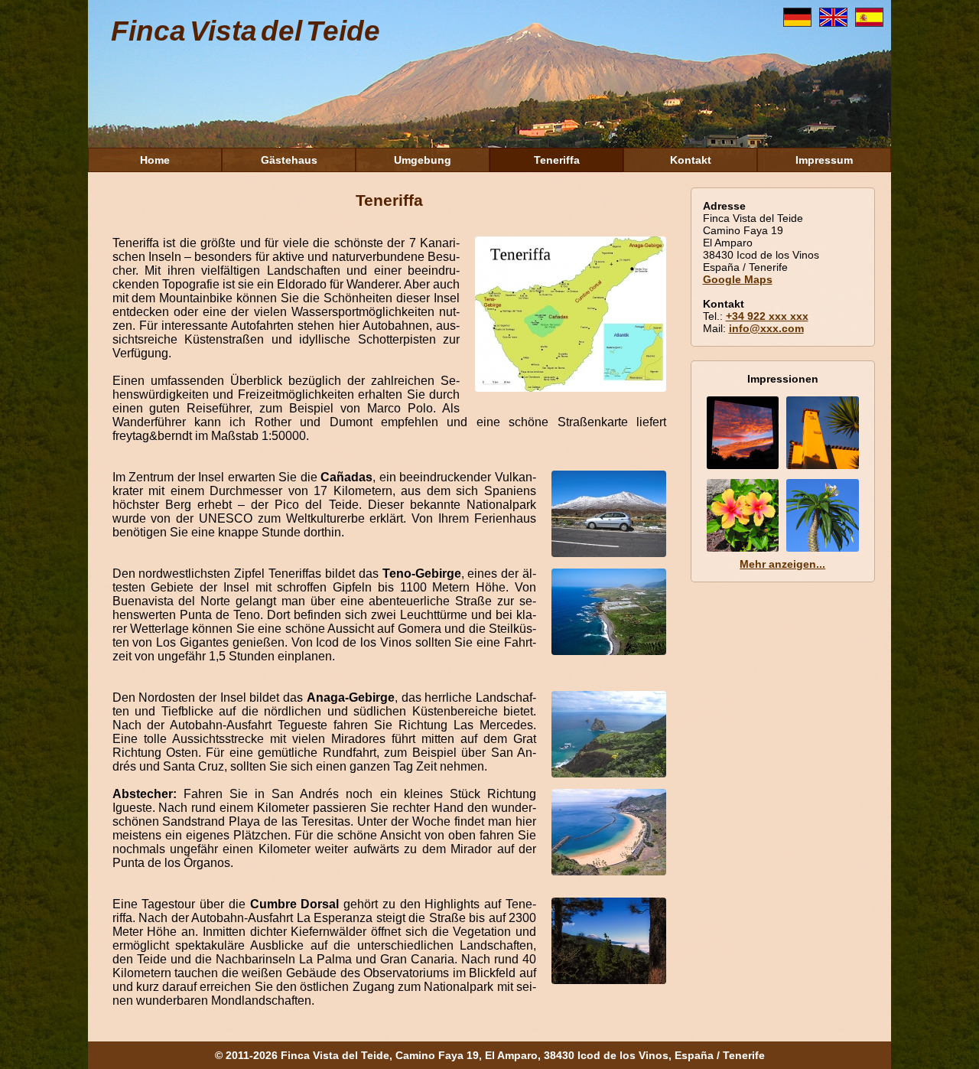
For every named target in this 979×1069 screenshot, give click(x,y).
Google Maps (737, 279)
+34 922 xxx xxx (767, 316)
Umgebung (422, 160)
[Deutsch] (801, 22)
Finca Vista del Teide (245, 31)
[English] (837, 22)
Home (155, 160)
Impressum (824, 160)
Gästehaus (289, 160)
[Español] (873, 22)
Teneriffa (557, 160)
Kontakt (690, 160)
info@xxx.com (766, 328)
